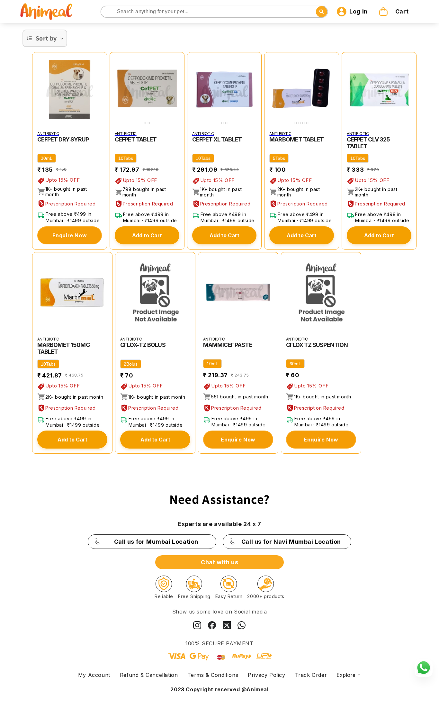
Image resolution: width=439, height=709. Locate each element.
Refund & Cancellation (149, 675)
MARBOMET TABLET (296, 139)
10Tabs (125, 158)
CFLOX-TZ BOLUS (143, 344)
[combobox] (214, 11)
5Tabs (279, 158)
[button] (394, 12)
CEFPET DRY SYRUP (63, 139)
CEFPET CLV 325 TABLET (368, 143)
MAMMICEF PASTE (227, 344)
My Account (94, 675)
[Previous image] (116, 89)
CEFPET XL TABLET (217, 139)
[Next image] (178, 89)
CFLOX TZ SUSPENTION (317, 344)
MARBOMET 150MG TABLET (63, 348)
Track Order (311, 675)
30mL (46, 158)
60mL (295, 363)
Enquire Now (69, 235)
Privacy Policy (266, 675)
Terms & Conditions (212, 675)
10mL (212, 363)
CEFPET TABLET (136, 139)
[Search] (106, 12)
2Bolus (131, 364)
